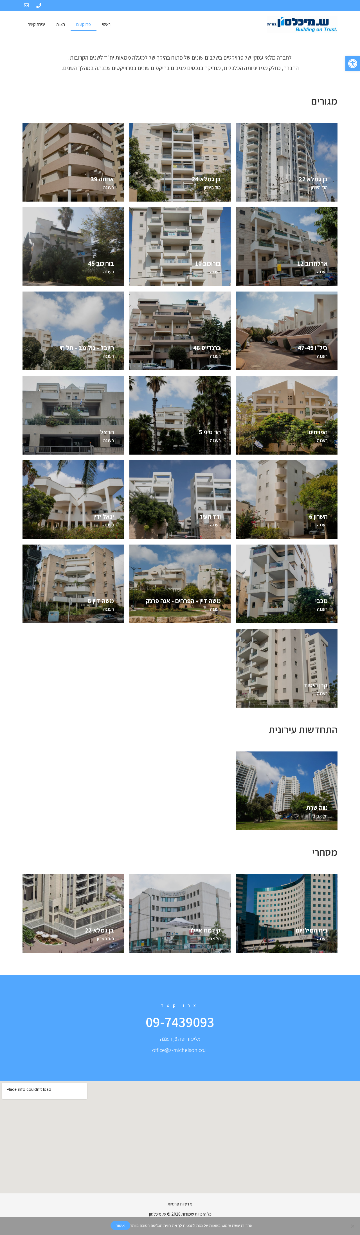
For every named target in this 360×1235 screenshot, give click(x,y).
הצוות (60, 24)
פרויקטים (83, 24)
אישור (120, 1225)
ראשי (106, 24)
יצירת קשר (36, 24)
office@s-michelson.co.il (180, 1050)
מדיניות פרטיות (180, 1204)
